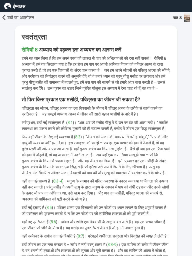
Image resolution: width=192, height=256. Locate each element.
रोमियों (28, 50)
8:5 (49, 207)
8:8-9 (112, 244)
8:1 (70, 122)
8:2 (77, 136)
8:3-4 (57, 181)
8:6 (53, 222)
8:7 (80, 236)
